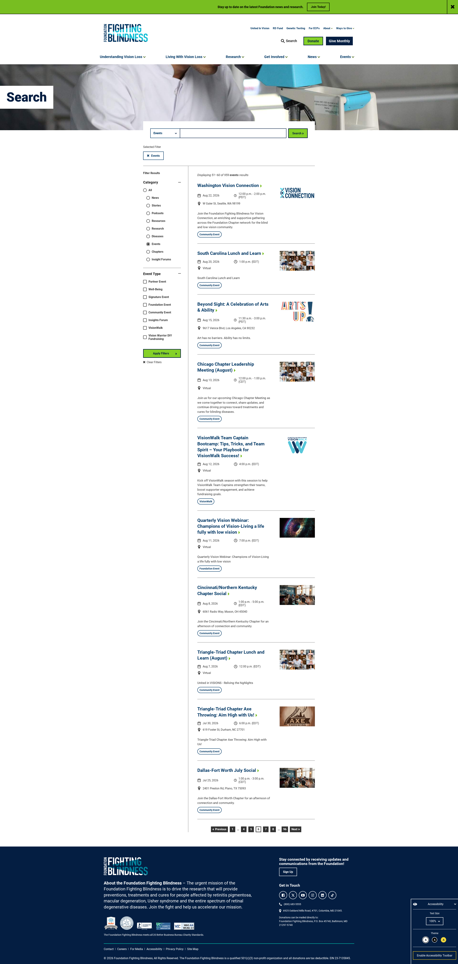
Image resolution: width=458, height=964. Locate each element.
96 (285, 829)
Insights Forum (158, 320)
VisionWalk (155, 328)
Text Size (434, 913)
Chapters (157, 251)
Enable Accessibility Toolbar (434, 955)
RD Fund (278, 28)
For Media (136, 949)
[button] (289, 41)
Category (150, 182)
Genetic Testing (295, 28)
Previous (221, 829)
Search (296, 133)
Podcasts (158, 213)
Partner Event (157, 281)
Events (157, 155)
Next (296, 829)
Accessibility (154, 949)
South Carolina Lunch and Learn (229, 253)
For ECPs (314, 28)
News (155, 197)
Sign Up (288, 872)
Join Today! (318, 7)
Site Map (192, 949)
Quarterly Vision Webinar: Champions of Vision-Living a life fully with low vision (230, 526)
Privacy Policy (175, 949)
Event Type (152, 274)
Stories (156, 205)
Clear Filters (154, 362)
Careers (122, 949)
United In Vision (259, 28)
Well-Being (155, 289)
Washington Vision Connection (228, 185)
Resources (158, 221)
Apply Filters (161, 353)
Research (158, 228)
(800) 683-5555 (292, 904)
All (150, 190)
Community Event (159, 312)
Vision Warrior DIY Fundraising (160, 337)
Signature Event (158, 297)
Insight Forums (161, 259)
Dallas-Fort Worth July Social (226, 770)
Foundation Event (159, 304)
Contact (109, 949)
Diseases (157, 236)
